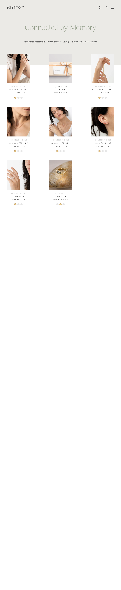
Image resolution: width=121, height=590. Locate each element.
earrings (102, 143)
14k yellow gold (57, 151)
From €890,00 (18, 199)
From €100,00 (60, 93)
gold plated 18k (21, 98)
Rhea (60, 196)
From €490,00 (102, 93)
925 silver (18, 98)
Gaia (18, 196)
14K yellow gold (15, 98)
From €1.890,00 (60, 199)
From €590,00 (18, 93)
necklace (18, 90)
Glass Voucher (60, 88)
